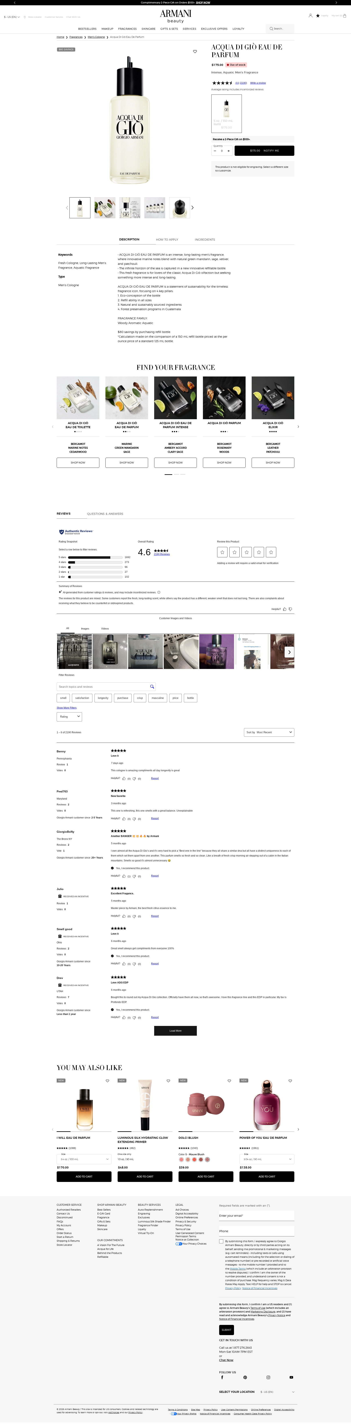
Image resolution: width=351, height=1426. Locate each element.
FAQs (60, 1221)
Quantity (218, 145)
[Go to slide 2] (176, 474)
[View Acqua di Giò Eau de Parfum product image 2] (105, 207)
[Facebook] (222, 1377)
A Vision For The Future (110, 1245)
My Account (64, 1225)
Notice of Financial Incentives (236, 1318)
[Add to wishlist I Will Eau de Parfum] (107, 1081)
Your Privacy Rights (186, 1413)
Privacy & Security (186, 1221)
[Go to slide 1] (168, 474)
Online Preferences (187, 1217)
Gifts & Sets (103, 1221)
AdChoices (113, 1412)
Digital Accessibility (187, 1213)
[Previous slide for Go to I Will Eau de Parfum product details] (59, 1104)
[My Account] (310, 16)
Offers (60, 1229)
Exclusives (144, 1217)
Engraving (144, 1213)
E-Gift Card (103, 1213)
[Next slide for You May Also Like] (298, 1129)
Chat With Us (73, 17)
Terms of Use (183, 1229)
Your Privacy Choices (194, 1243)
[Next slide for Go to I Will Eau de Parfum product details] (109, 1104)
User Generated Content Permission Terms (190, 1235)
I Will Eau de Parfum (73, 1138)
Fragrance (103, 1217)
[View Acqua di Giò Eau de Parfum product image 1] (80, 207)
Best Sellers (103, 1209)
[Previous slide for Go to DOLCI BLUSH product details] (181, 1104)
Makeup (102, 1225)
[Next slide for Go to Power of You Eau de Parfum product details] (291, 1104)
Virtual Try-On (146, 1233)
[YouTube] (291, 1377)
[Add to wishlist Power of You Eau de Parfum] (290, 1081)
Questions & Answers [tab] (105, 513)
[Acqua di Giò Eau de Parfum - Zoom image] (130, 117)
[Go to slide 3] (182, 474)
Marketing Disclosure (263, 1311)
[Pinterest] (245, 1377)
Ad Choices (182, 1209)
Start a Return (65, 1236)
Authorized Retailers (69, 1209)
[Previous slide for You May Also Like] (53, 1129)
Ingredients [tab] (205, 239)
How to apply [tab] (167, 239)
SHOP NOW (78, 462)
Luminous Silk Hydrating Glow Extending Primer (143, 1140)
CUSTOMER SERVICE (69, 1204)
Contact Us (63, 1213)
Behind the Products (109, 1253)
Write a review (258, 83)
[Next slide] (298, 427)
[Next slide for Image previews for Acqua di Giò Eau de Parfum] (192, 207)
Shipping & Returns (68, 1240)
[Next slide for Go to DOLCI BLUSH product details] (231, 1104)
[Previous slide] (53, 427)
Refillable (102, 1256)
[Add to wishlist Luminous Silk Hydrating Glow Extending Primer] (168, 1081)
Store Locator (64, 1244)
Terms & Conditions (178, 1409)
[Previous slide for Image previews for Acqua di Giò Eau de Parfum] (67, 207)
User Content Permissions (234, 1409)
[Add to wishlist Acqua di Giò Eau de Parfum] (195, 52)
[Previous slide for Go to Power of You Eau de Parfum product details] (241, 1104)
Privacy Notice (276, 1315)
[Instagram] (268, 1377)
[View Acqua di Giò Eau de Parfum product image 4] (155, 207)
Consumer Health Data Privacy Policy (253, 1413)
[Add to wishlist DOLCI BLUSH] (229, 1081)
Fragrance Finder (148, 1225)
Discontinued (65, 1217)
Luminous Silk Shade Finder (154, 1221)
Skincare (102, 1229)
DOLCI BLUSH (188, 1138)
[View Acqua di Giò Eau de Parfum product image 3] (130, 207)
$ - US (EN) (10, 17)
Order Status (64, 1233)
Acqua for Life (105, 1248)
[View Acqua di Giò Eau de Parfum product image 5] (179, 207)
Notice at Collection (187, 1239)
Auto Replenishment (150, 1209)
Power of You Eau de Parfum (263, 1138)
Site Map (195, 1409)
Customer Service (54, 17)
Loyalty (142, 1229)
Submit (226, 1329)
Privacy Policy (183, 1225)
